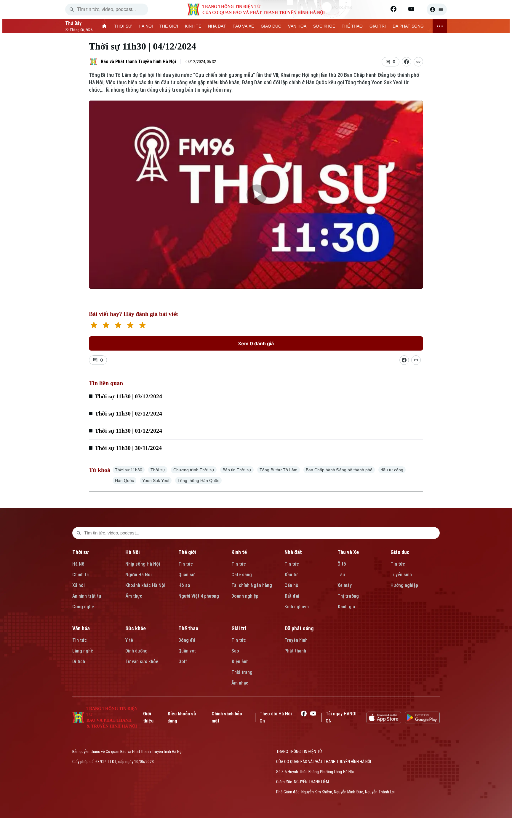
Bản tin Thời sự (237, 469)
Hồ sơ (184, 585)
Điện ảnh (240, 661)
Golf (182, 661)
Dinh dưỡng (136, 651)
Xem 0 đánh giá (256, 343)
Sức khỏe (135, 628)
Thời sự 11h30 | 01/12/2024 (128, 430)
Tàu (341, 574)
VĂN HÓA (297, 26)
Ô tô (341, 564)
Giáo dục (400, 552)
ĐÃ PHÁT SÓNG (408, 26)
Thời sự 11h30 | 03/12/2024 (128, 396)
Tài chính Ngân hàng (251, 585)
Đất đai (291, 596)
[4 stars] (130, 326)
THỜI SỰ (123, 26)
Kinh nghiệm (296, 606)
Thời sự (158, 469)
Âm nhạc (239, 683)
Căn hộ (291, 585)
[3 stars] (118, 326)
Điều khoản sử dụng (181, 717)
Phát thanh (295, 651)
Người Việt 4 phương (198, 596)
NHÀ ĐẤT (217, 26)
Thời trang (241, 672)
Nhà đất (293, 552)
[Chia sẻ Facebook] (406, 61)
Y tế (129, 640)
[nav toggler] (440, 26)
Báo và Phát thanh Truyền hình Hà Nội (138, 61)
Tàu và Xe (348, 552)
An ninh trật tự (86, 596)
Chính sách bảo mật (227, 717)
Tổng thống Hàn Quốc (198, 480)
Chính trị (80, 574)
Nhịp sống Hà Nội (142, 564)
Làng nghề (82, 651)
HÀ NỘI (146, 26)
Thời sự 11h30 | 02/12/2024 (128, 413)
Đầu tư (291, 574)
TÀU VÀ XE (243, 26)
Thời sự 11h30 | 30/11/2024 (128, 448)
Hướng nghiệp (404, 585)
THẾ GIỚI (168, 26)
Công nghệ (83, 606)
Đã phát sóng (298, 628)
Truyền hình (296, 640)
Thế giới (187, 552)
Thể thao (188, 628)
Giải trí (238, 628)
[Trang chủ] (104, 26)
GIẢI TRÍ (377, 26)
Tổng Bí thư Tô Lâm (278, 469)
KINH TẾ (193, 26)
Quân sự (186, 574)
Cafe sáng (241, 574)
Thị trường (348, 596)
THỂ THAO (352, 26)
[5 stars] (142, 326)
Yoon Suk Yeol (155, 480)
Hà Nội (79, 564)
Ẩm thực (133, 596)
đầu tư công (392, 469)
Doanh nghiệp (244, 596)
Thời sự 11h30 (128, 469)
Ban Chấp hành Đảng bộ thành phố (339, 469)
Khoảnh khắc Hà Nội (145, 585)
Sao (235, 651)
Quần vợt (187, 651)
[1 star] (94, 326)
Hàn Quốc (124, 480)
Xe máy (344, 585)
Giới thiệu (148, 717)
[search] (72, 9)
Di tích (78, 661)
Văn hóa (81, 628)
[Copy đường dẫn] (418, 61)
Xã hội (78, 585)
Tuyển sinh (401, 574)
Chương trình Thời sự (193, 469)
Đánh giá (346, 606)
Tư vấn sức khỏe (141, 661)
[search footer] (79, 533)
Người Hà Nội (138, 574)
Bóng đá (186, 640)
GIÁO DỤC (271, 26)
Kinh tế (239, 552)
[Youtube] (411, 9)
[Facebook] (393, 9)
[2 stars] (106, 326)
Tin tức (185, 564)
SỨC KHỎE (324, 26)
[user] (437, 9)
